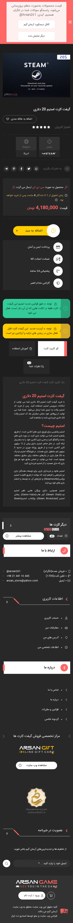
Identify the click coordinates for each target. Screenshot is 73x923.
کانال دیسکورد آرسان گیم (36, 24)
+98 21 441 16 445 (16, 576)
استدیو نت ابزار (18, 916)
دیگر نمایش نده (36, 36)
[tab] (51, 348)
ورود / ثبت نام (31, 895)
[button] (19, 119)
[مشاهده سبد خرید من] (51, 895)
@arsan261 (12, 571)
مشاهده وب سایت (36, 765)
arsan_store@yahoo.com (20, 580)
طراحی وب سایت (48, 916)
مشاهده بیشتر (23, 536)
